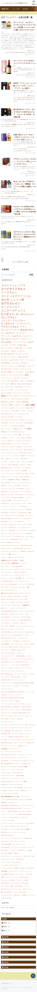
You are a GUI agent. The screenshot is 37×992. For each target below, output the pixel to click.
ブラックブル (11, 494)
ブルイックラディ (5, 883)
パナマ (30, 524)
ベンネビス (24, 524)
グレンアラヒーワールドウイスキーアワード (12, 838)
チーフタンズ (23, 563)
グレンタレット (17, 518)
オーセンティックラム (6, 429)
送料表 (25, 9)
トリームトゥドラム (13, 817)
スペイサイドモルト (14, 52)
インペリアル (4, 479)
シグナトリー (4, 736)
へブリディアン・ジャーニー (24, 754)
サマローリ (23, 381)
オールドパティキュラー (8, 357)
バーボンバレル (22, 345)
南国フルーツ (4, 608)
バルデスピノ (22, 464)
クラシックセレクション (7, 674)
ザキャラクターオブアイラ (27, 659)
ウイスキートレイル (22, 354)
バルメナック (13, 512)
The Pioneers (4, 871)
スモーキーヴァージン (6, 778)
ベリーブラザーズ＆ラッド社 (21, 99)
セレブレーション (29, 692)
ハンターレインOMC (6, 500)
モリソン (22, 420)
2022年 (6, 952)
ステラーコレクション (11, 799)
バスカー (12, 461)
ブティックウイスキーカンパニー (9, 590)
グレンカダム (4, 521)
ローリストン (22, 366)
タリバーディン (24, 458)
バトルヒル (16, 701)
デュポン (15, 435)
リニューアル (29, 874)
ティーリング (11, 629)
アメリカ (3, 476)
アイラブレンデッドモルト (24, 814)
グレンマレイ (5, 339)
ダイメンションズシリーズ (7, 470)
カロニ (2, 458)
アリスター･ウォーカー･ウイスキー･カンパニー (12, 823)
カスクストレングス (25, 52)
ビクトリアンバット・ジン (7, 889)
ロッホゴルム (25, 596)
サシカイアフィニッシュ (11, 877)
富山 (28, 587)
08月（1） (7, 923)
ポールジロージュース (6, 467)
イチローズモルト (29, 536)
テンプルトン (4, 438)
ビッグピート (26, 336)
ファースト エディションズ (21, 581)
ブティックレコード (18, 772)
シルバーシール (17, 674)
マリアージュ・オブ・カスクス (17, 841)
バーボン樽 (23, 470)
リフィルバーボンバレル (17, 566)
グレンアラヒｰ (31, 530)
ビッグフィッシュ (19, 473)
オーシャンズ (13, 366)
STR (24, 650)
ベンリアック (13, 360)
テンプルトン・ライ (14, 506)
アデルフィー (4, 668)
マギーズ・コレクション (27, 578)
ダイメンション (16, 748)
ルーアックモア (5, 384)
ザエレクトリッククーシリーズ (16, 736)
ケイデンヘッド (26, 339)
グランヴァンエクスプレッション (9, 452)
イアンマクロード (5, 566)
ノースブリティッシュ (18, 536)
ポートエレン (15, 757)
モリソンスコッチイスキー (24, 384)
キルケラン (3, 485)
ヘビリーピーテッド (15, 617)
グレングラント (5, 426)
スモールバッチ (29, 515)
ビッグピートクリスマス (7, 787)
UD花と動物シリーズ (6, 748)
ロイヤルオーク (30, 742)
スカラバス (21, 509)
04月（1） (7, 927)
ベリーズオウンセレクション (27, 396)
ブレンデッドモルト (6, 372)
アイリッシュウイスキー (25, 491)
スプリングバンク (17, 393)
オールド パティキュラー (12, 476)
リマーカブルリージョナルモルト (18, 587)
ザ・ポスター (4, 820)
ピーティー (28, 221)
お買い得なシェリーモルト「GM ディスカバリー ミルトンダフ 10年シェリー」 (23, 137)
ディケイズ (12, 880)
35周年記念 (23, 551)
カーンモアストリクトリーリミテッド (10, 545)
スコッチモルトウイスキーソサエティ (10, 865)
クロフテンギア (5, 587)
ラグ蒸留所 (25, 880)
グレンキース (25, 378)
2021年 (5, 957)
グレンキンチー (25, 883)
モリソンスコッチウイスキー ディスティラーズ (12, 692)
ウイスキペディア (5, 727)
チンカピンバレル (28, 838)
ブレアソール (25, 402)
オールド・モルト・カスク (7, 473)
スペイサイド (24, 506)
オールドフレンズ (30, 408)
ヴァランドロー (20, 602)
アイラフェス (30, 584)
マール (11, 390)
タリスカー (10, 485)
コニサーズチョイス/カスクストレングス (11, 524)
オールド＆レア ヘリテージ (8, 198)
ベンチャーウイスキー (6, 898)
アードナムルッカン (22, 512)
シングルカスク (14, 363)
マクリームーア (28, 787)
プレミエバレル (26, 435)
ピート (10, 635)
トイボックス (17, 405)
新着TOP (5, 9)
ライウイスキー (5, 423)
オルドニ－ (3, 811)
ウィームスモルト (5, 826)
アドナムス (11, 695)
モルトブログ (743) (7, 907)
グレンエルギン (6, 342)
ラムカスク (24, 677)
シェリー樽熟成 (25, 405)
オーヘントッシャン (17, 399)
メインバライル (29, 372)
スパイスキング (13, 850)
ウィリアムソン (5, 509)
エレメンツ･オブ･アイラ (29, 739)
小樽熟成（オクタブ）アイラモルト (9, 560)
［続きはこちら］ (31, 50)
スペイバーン (31, 455)
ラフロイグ (4, 360)
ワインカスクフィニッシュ (24, 704)
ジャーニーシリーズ (6, 757)
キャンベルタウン (5, 677)
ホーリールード (16, 862)
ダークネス (10, 396)
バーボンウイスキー (13, 491)
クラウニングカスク (6, 443)
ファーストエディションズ (24, 452)
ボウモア (30, 342)
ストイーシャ (16, 623)
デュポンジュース (5, 769)
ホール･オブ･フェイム (6, 742)
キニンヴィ (27, 602)
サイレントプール (28, 446)
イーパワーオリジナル (15, 760)
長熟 (10, 554)
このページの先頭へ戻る (33, 975)
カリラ (5, 299)
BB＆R (26, 375)
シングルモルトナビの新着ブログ (15, 3)
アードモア (12, 345)
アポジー (27, 736)
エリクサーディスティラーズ (8, 488)
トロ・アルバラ (22, 584)
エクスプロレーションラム (7, 721)
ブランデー (3, 464)
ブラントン (3, 629)
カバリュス (21, 515)
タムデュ (13, 859)
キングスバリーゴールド (17, 375)
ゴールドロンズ (5, 880)
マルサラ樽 (17, 578)
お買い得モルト (16, 706)
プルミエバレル (5, 446)
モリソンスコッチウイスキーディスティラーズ (12, 724)
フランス (11, 668)
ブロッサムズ (30, 411)
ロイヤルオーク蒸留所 (6, 853)
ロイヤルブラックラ (6, 733)
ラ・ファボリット (18, 446)
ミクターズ (17, 542)
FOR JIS (29, 464)
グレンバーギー (5, 381)
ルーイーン (27, 488)
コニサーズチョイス (13, 310)
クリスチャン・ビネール (7, 569)
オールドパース (5, 449)
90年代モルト (17, 895)
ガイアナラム (21, 850)
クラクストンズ (12, 527)
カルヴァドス (10, 333)
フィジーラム (4, 829)
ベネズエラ (20, 745)
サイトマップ (6, 983)
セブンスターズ (22, 811)
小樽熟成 (21, 560)
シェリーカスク (20, 488)
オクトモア (12, 626)
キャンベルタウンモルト (7, 387)
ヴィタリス (21, 799)
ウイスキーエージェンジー (25, 871)
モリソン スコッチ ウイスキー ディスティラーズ (12, 671)
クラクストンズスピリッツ (18, 680)
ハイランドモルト (15, 411)
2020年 (6, 962)
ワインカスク (12, 530)
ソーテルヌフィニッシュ (15, 650)
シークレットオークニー (14, 709)
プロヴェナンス (5, 602)
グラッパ (25, 674)
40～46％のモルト (25, 247)
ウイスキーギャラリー (8, 354)
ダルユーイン (5, 366)
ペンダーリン (4, 695)
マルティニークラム (13, 647)
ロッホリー (18, 461)
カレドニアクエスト (20, 874)
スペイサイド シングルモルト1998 (9, 793)
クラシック (32, 99)
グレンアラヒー (9, 317)
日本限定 (32, 405)
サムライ (29, 656)
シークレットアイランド (7, 689)
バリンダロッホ (13, 539)
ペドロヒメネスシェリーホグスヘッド (10, 551)
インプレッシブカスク (26, 438)
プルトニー (27, 467)
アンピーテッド (5, 659)
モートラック (20, 198)
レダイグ (16, 396)
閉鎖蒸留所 (11, 479)
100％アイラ (26, 485)
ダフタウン (23, 411)
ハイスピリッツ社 (14, 608)
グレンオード (16, 458)
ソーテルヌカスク (13, 766)
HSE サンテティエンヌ (24, 647)
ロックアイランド (30, 494)
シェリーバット (13, 509)
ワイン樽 (31, 473)
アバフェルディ (5, 626)
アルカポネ (3, 596)
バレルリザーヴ (5, 662)
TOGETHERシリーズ (6, 832)
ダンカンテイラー (10, 329)
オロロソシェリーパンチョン (19, 832)
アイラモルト (8, 124)
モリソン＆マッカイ (6, 482)
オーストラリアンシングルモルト (19, 847)
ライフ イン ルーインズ (6, 536)
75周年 (2, 877)
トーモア (26, 198)
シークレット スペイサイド (19, 572)
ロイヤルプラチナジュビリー (8, 775)
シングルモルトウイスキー (7, 874)
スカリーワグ (31, 366)
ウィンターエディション (26, 545)
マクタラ (18, 402)
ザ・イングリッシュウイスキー (17, 426)
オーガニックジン (26, 763)
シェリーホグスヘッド (18, 467)
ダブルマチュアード (6, 713)
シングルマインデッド (16, 605)
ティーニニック (30, 360)
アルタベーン (24, 455)
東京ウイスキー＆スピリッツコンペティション (12, 593)
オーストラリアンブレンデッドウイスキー (11, 751)
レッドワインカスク (14, 665)
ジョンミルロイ (20, 614)
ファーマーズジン (18, 886)
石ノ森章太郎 (28, 509)
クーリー (29, 811)
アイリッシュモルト (15, 677)
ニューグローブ (18, 485)
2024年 (6, 942)
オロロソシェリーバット (7, 548)
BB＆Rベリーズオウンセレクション (19, 826)
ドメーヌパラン (5, 760)
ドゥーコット (4, 817)
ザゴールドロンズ (5, 859)
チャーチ (31, 760)
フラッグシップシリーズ (25, 569)
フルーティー (4, 390)
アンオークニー (5, 512)
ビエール (32, 644)
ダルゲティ (11, 790)
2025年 (6, 937)
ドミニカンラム (26, 808)
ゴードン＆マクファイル (19, 151)
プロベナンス (4, 491)
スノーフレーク (24, 500)
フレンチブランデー (26, 709)
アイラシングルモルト (21, 530)
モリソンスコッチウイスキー (17, 533)
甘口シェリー (24, 623)
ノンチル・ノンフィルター (14, 596)
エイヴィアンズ (20, 859)
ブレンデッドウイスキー (23, 97)
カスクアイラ (4, 635)
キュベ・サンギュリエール (23, 527)
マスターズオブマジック (25, 620)
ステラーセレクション (6, 706)
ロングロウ (26, 644)
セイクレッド (17, 763)
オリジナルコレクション (7, 414)
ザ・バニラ (11, 820)
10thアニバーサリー (27, 889)
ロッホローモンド (27, 518)
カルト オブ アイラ (29, 856)
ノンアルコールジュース (7, 686)
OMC (19, 435)
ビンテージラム (22, 892)
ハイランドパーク (22, 357)
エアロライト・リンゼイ (7, 701)
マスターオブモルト (21, 656)
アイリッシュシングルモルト (12, 455)
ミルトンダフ (18, 348)
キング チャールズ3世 (14, 829)
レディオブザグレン (29, 423)
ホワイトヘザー (5, 533)
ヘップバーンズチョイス (7, 632)
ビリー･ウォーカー (18, 787)
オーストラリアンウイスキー (8, 653)
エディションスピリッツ (7, 518)
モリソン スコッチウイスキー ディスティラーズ (12, 698)
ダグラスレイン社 (5, 605)
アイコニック (25, 760)
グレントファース (6, 369)
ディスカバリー (5, 461)
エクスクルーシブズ (12, 802)
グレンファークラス (7, 348)
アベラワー (21, 727)
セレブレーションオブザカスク (26, 611)
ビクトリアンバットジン (22, 662)
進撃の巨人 (13, 384)
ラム (2, 333)
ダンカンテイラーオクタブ (16, 784)
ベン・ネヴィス (5, 539)
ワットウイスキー (5, 497)
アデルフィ (32, 173)
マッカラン (3, 440)
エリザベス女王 (20, 775)
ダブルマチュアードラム (27, 805)
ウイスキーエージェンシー (18, 432)
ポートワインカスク (15, 883)
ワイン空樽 (28, 850)
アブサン (17, 470)
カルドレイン (24, 790)
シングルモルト (19, 417)
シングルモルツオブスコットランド (9, 611)
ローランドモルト (19, 372)
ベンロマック (16, 336)
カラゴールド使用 (22, 766)
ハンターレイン (23, 323)
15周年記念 (3, 802)
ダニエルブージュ (8, 763)
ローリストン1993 (22, 599)
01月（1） (7, 930)
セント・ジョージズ (29, 724)
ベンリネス (4, 345)
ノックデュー (4, 790)
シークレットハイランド (19, 742)
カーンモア (26, 399)
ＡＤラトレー (4, 709)
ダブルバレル (4, 554)
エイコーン (27, 593)
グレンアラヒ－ (26, 635)
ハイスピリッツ (14, 620)
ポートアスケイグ (16, 443)
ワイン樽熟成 (28, 429)
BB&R (29, 512)
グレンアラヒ (23, 608)
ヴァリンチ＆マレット (6, 623)
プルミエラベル (5, 841)
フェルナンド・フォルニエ (7, 578)
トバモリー (12, 602)
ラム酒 (11, 446)
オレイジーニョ (12, 745)
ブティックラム (5, 719)
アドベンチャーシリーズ (7, 575)
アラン (23, 326)
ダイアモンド (13, 719)
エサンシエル (4, 530)
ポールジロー (5, 351)
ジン (17, 408)
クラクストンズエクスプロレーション (21, 713)
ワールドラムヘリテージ (19, 778)
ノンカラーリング (19, 629)
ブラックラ (27, 497)
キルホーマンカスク (6, 680)
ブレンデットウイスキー (7, 835)
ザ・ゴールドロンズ (22, 638)
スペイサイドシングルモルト (15, 739)
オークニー (22, 408)
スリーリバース (5, 408)
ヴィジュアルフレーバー (17, 644)
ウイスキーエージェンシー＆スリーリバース (12, 856)
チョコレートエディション (7, 781)
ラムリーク (20, 719)
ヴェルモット (4, 766)
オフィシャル (4, 647)
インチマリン (20, 521)
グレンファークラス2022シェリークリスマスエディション (24, 63)
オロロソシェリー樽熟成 (21, 781)
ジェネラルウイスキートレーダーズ (18, 503)
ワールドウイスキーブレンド (8, 656)
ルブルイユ (24, 895)
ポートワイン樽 (5, 584)
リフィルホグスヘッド (6, 641)
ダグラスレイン (16, 247)
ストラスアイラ (16, 500)
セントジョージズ (17, 635)
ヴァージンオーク (29, 823)
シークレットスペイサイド (21, 390)
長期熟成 (3, 396)
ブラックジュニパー (13, 871)
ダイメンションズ (26, 369)
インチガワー (21, 351)
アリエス (3, 799)
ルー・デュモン (5, 886)
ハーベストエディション (7, 895)
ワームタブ (19, 880)
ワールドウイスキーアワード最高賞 (9, 868)
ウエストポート (28, 727)
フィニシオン (31, 895)
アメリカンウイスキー (6, 844)
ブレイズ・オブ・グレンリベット (9, 599)
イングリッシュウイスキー (7, 417)
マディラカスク (5, 650)
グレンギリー (19, 423)
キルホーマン (21, 221)
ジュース (13, 769)
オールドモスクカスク (6, 772)
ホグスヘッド (5, 375)
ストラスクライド (23, 817)
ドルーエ (16, 569)
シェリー (32, 52)
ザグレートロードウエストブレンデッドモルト (12, 716)
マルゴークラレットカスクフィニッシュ (10, 805)
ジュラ (2, 455)
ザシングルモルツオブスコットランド (10, 420)
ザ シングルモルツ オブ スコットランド (12, 730)
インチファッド (5, 503)
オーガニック (30, 551)
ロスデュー (16, 686)
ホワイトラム (4, 745)
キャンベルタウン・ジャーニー (8, 754)
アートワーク (26, 387)
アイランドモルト (5, 126)
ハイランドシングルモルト (17, 497)
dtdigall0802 (26, 605)
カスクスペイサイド (26, 706)
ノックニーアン (19, 695)
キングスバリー (10, 307)
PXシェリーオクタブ (6, 892)
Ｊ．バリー (14, 892)
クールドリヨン (20, 769)
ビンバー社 (3, 739)
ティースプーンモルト (6, 435)
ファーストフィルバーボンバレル (9, 704)
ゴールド (12, 449)
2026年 (4, 919)
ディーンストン (5, 506)
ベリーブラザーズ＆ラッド (7, 581)
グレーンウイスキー (12, 811)
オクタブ (17, 790)
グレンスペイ (4, 527)
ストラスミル (16, 369)
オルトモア (15, 339)
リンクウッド (7, 323)
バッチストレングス (23, 877)
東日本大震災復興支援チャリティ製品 (10, 796)
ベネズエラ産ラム (5, 644)
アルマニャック (5, 665)
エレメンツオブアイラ (6, 862)
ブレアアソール (27, 730)
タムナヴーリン (5, 784)
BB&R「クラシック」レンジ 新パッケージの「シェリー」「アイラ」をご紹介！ (24, 85)
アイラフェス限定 (24, 829)
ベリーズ (26, 886)
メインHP (16, 9)
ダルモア (24, 461)
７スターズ (15, 853)
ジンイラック (4, 814)
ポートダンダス (26, 440)
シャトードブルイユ (6, 393)
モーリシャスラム (5, 620)
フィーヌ (17, 438)
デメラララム (26, 393)
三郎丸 (26, 473)
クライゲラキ (5, 363)
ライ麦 (26, 614)
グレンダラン (31, 674)
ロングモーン (30, 381)
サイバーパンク (23, 757)
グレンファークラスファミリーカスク (21, 733)
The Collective (30, 868)
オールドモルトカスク (19, 632)
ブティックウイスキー (20, 342)
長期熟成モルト (25, 479)
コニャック (17, 378)
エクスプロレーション (6, 683)
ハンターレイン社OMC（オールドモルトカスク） (13, 557)
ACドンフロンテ (30, 632)
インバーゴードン (13, 814)
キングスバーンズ (22, 539)
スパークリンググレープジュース (22, 548)
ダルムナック (28, 716)
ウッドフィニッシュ (20, 494)
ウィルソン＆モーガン (13, 464)
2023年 (6, 947)
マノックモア (28, 348)
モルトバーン (14, 727)
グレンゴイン (18, 889)
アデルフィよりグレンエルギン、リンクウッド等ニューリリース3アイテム (24, 161)
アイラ (15, 101)
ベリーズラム (16, 641)
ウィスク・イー (24, 575)
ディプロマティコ (25, 641)
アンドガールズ (19, 449)
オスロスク (12, 423)
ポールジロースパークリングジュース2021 (23, 683)
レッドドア (16, 575)
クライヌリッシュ (5, 399)
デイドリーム (4, 402)
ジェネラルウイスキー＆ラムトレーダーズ (11, 808)
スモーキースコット (29, 449)
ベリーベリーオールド (6, 572)
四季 (2, 763)
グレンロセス (20, 333)
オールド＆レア (18, 440)
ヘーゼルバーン (20, 653)
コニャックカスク (5, 847)
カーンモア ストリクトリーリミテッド (23, 668)
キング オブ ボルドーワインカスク (9, 515)
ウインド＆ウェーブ (14, 659)
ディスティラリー (25, 665)
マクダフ (11, 405)
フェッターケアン (5, 411)
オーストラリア (28, 799)
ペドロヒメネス (13, 584)
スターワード (12, 402)
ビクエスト (14, 482)
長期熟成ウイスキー (6, 432)
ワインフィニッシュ (6, 378)
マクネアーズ (4, 405)
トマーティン (24, 363)
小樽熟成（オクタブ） (18, 124)
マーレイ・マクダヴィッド (7, 542)
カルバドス (12, 408)
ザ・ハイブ (30, 847)
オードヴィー (30, 461)
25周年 (11, 886)
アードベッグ (25, 443)
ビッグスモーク (28, 533)
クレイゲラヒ (18, 387)
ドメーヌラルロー (25, 686)
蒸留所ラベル (8, 458)
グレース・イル (12, 521)
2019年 (6, 967)
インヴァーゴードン (25, 796)
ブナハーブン (5, 336)
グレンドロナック (5, 617)
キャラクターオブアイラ (24, 482)
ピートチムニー (5, 850)
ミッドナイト (22, 868)
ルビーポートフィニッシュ (19, 844)
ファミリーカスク (26, 617)
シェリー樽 (7, 196)
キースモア (11, 438)
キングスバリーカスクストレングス (24, 626)
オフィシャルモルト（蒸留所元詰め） (10, 563)
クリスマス (10, 440)
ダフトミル (12, 662)
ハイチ (25, 745)
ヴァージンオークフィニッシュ (8, 638)
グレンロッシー (29, 420)
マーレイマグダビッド (25, 476)
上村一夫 (14, 554)
